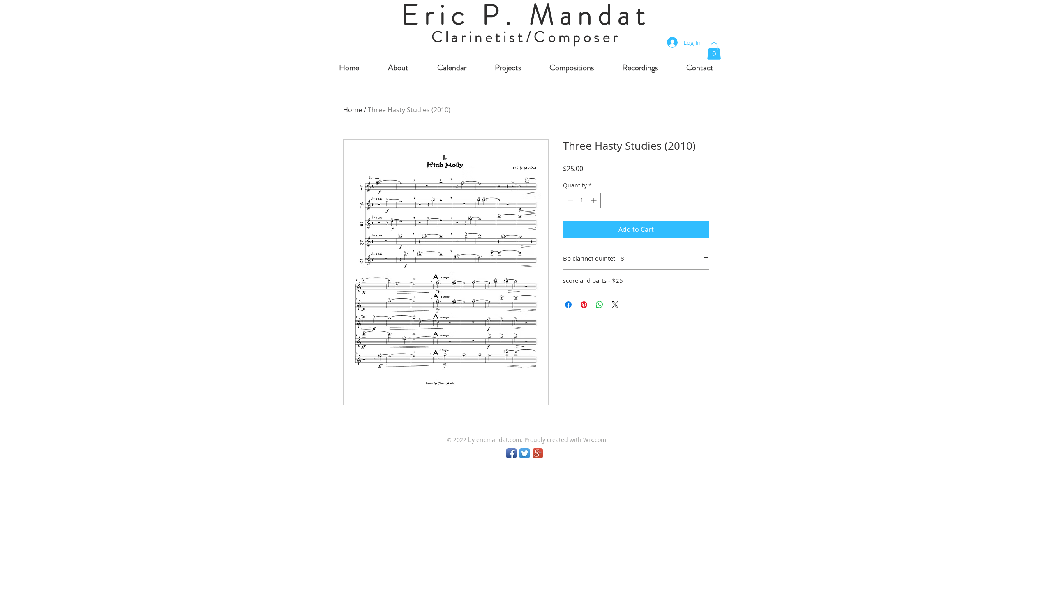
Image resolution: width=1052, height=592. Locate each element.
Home (352, 109)
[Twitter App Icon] (524, 453)
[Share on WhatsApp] (599, 305)
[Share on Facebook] (568, 305)
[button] (714, 51)
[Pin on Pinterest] (584, 305)
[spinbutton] (581, 200)
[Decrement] (569, 200)
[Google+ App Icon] (538, 453)
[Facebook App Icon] (511, 453)
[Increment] (594, 200)
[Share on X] (615, 305)
